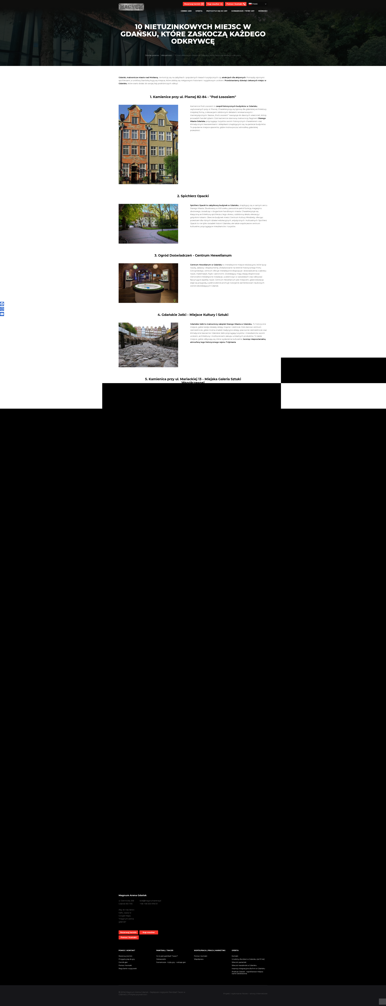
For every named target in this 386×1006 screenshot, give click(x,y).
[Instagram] (2, 309)
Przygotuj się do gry (127, 959)
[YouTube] (2, 314)
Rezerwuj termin (125, 956)
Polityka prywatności (137, 994)
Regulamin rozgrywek (128, 969)
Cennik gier (123, 962)
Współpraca (198, 959)
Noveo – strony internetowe (254, 994)
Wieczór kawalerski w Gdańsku (244, 965)
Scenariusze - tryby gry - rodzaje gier (171, 962)
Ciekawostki (161, 959)
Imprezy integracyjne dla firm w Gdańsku (248, 969)
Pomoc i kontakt (125, 965)
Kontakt (235, 956)
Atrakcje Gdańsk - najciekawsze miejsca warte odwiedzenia (247, 973)
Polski (255, 4)
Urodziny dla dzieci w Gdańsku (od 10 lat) (248, 959)
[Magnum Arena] (127, 884)
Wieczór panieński (239, 962)
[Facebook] (2, 304)
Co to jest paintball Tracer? (167, 956)
